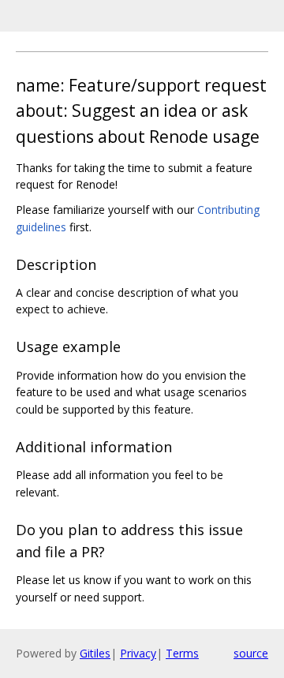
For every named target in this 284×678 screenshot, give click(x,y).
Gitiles (95, 653)
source (251, 653)
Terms (182, 653)
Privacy (138, 653)
